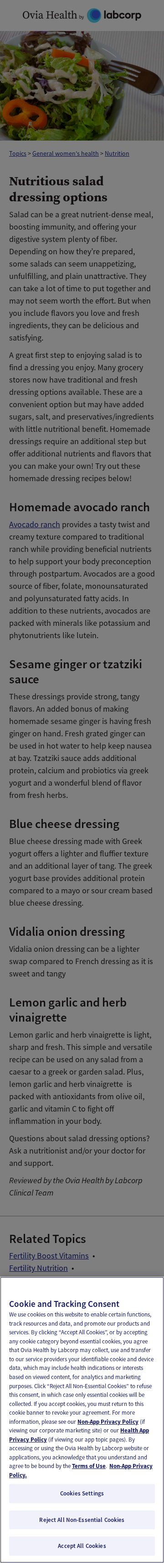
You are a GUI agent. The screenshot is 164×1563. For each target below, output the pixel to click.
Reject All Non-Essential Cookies (81, 1520)
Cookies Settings (82, 1493)
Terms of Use (89, 1466)
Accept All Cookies (82, 1546)
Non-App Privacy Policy (107, 1422)
